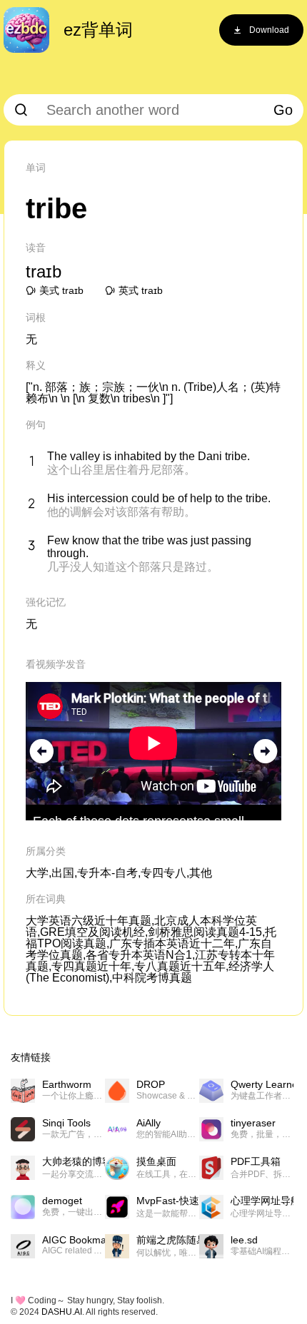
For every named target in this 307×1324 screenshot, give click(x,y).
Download (269, 30)
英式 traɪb (141, 290)
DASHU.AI (61, 1312)
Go (283, 110)
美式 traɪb (61, 290)
